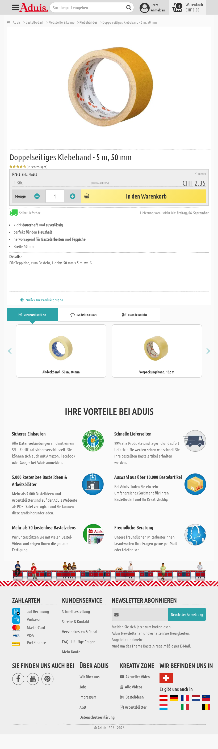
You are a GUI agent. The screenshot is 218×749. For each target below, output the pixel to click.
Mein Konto (71, 651)
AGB (82, 706)
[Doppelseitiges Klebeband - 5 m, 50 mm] (110, 86)
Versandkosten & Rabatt (80, 631)
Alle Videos (133, 686)
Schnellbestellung (76, 611)
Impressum (87, 696)
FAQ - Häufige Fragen (78, 641)
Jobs (82, 686)
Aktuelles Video (137, 676)
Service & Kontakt (75, 621)
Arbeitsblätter (135, 706)
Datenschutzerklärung (97, 717)
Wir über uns (89, 676)
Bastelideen (134, 696)
